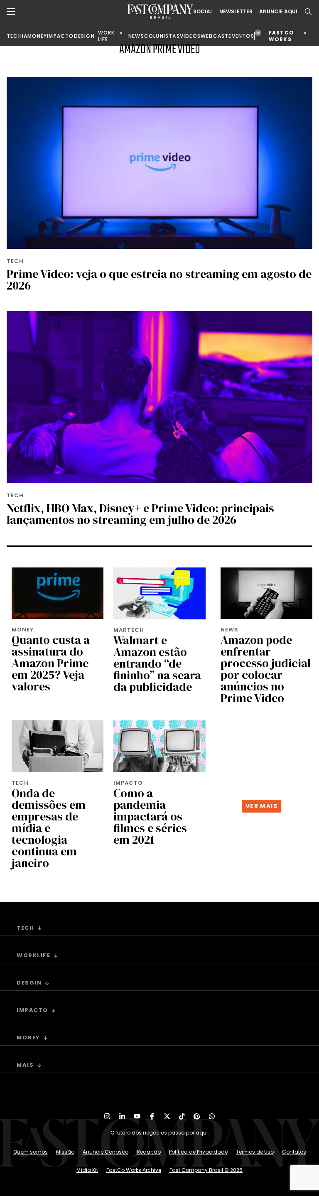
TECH (14, 35)
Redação (149, 1151)
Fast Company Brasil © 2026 (206, 1170)
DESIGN (84, 35)
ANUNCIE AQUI (278, 11)
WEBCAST (214, 35)
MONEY (37, 35)
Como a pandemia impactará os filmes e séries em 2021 (150, 816)
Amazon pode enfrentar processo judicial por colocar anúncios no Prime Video (266, 669)
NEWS (136, 35)
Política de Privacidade (198, 1151)
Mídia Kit (87, 1170)
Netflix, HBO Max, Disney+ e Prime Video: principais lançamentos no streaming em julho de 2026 (140, 514)
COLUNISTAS (162, 35)
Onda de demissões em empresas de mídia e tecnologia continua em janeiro (49, 828)
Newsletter (236, 11)
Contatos (294, 1151)
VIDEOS (190, 35)
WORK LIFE (106, 36)
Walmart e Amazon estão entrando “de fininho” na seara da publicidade (157, 663)
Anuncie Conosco (105, 1151)
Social (203, 11)
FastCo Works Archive (133, 1170)
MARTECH (128, 630)
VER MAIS (261, 806)
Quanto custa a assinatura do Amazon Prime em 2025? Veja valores (51, 663)
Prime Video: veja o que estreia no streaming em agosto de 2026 (159, 279)
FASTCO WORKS (281, 36)
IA (24, 35)
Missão (65, 1151)
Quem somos (30, 1151)
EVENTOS (241, 35)
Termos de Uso (255, 1151)
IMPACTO (60, 35)
